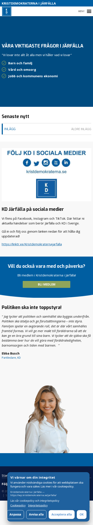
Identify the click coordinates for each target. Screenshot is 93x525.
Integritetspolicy (38, 505)
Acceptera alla (61, 514)
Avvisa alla (36, 514)
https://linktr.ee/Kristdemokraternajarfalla (32, 244)
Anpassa (15, 514)
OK (82, 514)
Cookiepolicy (18, 505)
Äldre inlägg (81, 129)
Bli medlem (46, 284)
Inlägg (10, 129)
